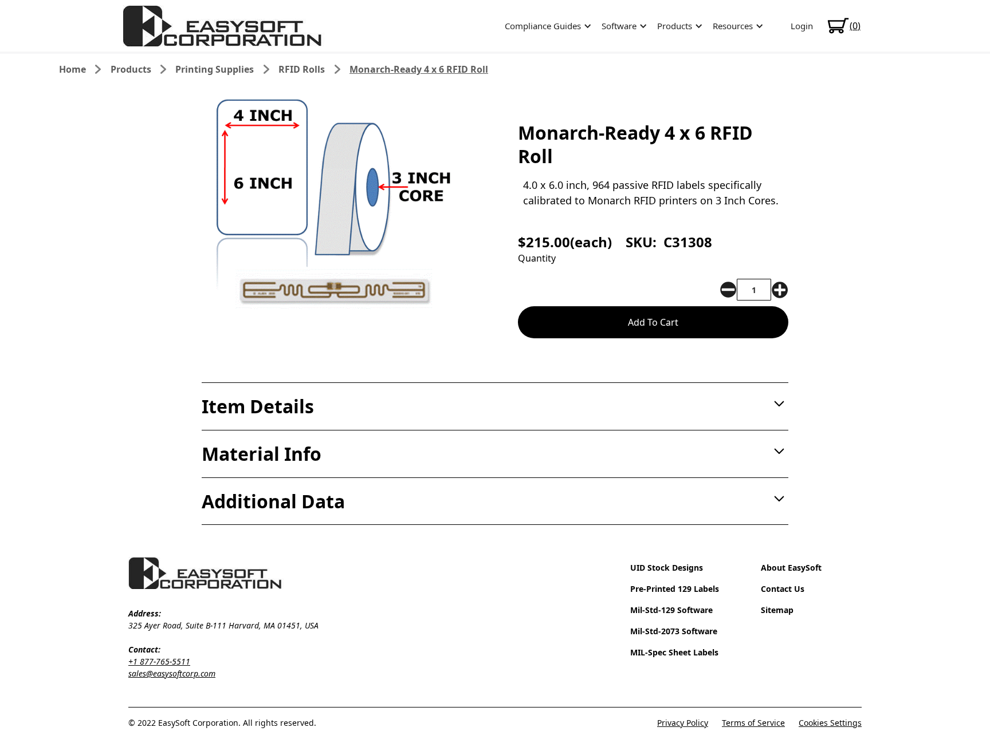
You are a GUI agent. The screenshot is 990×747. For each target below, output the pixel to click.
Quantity (537, 258)
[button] (546, 26)
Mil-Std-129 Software (671, 609)
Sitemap (777, 609)
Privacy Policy (682, 722)
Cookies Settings (830, 722)
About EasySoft (791, 567)
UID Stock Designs (666, 567)
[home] (223, 25)
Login (802, 25)
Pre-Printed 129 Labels (674, 588)
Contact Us (782, 588)
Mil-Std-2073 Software (673, 631)
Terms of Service (753, 722)
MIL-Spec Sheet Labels (674, 652)
